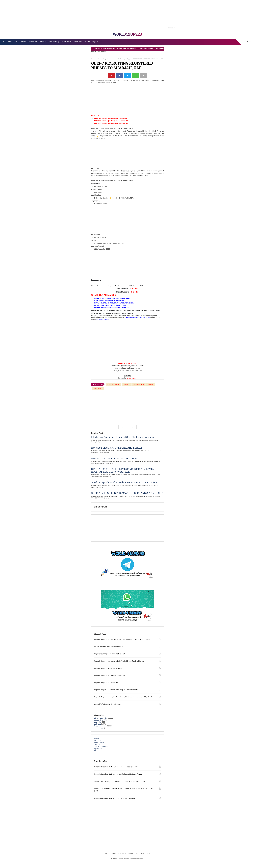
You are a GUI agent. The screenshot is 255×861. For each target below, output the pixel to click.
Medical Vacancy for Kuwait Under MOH (150, 48)
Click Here (134, 289)
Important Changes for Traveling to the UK (109, 654)
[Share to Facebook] (119, 75)
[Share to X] (127, 75)
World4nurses (132, 378)
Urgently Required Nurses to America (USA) (109, 675)
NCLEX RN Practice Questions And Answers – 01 (111, 118)
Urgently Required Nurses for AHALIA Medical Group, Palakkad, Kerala (119, 661)
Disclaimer (77, 42)
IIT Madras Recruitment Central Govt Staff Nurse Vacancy (122, 437)
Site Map (87, 42)
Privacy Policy (99, 742)
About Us (97, 741)
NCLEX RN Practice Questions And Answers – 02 (111, 121)
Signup (96, 750)
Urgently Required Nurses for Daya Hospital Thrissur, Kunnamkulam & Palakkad (123, 697)
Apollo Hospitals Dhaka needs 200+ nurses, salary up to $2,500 (125, 482)
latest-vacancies (115, 59)
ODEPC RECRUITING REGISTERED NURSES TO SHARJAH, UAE (122, 65)
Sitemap (97, 744)
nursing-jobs (128, 59)
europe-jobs (98, 720)
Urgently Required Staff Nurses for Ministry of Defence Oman (118, 774)
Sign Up (95, 42)
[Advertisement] (127, 15)
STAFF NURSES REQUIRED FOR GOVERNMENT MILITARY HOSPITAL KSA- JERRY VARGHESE (122, 470)
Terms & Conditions (101, 746)
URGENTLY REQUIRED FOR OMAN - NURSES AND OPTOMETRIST (126, 493)
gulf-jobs (107, 59)
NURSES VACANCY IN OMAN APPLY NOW (114, 458)
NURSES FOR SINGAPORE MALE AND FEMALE (117, 447)
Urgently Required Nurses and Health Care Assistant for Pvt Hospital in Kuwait (103, 48)
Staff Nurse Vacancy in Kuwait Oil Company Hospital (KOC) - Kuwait (120, 781)
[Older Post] (132, 427)
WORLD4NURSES (127, 34)
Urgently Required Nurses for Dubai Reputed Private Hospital (116, 690)
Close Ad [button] (171, 27)
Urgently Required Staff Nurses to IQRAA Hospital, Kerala (116, 767)
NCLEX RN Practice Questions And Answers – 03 (111, 123)
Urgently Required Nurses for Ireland (107, 683)
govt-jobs (97, 722)
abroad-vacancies (100, 59)
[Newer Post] (122, 427)
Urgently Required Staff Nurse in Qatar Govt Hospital (114, 798)
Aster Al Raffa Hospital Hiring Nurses (107, 704)
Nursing (122, 59)
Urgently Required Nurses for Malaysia (108, 668)
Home (92, 59)
